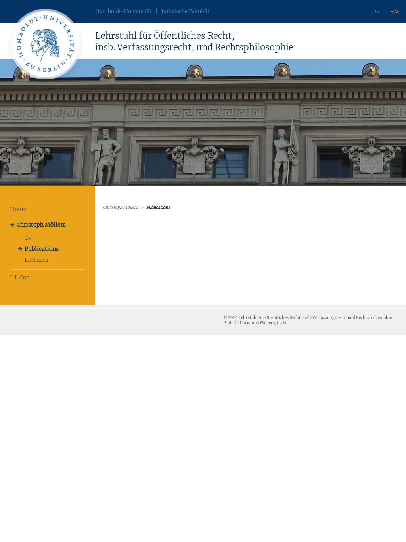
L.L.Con (20, 277)
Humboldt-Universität (123, 11)
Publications (42, 248)
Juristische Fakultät (185, 11)
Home (18, 209)
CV (28, 237)
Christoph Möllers (41, 224)
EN (394, 11)
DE (376, 11)
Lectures (36, 259)
